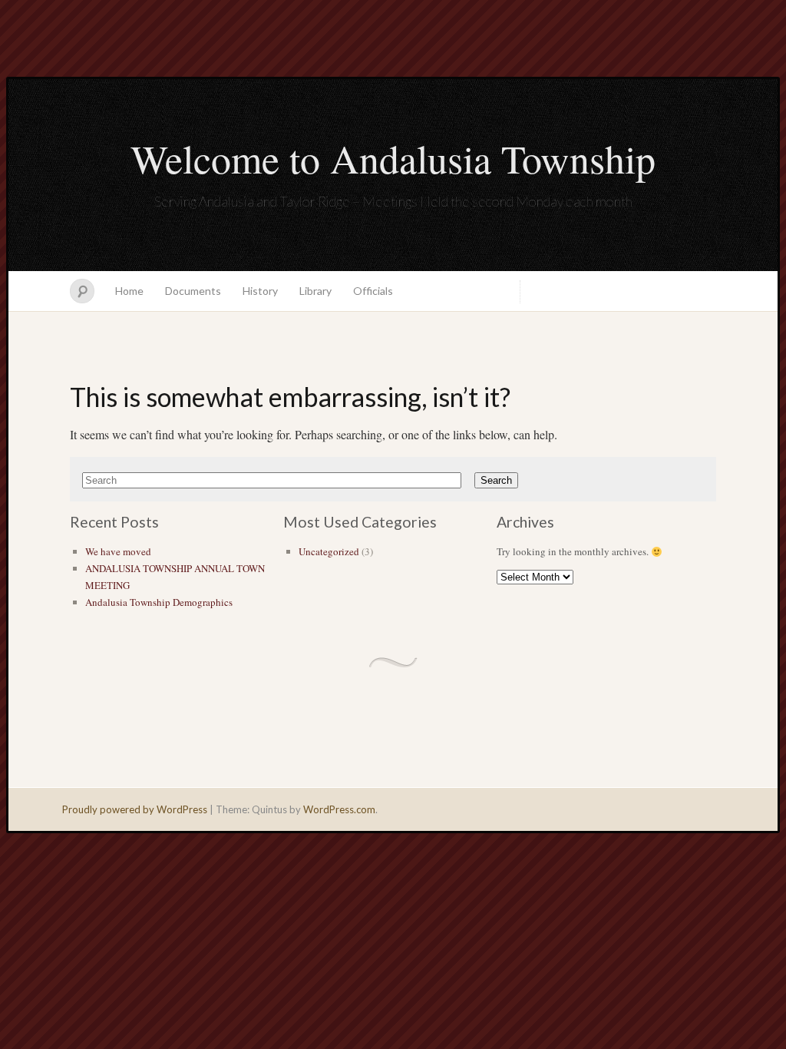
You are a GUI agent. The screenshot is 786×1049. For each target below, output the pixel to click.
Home (129, 290)
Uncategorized (329, 551)
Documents (193, 290)
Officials (373, 290)
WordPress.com (339, 809)
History (260, 290)
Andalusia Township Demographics (159, 602)
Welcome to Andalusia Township (393, 158)
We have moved (118, 551)
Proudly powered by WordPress (134, 809)
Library (315, 290)
